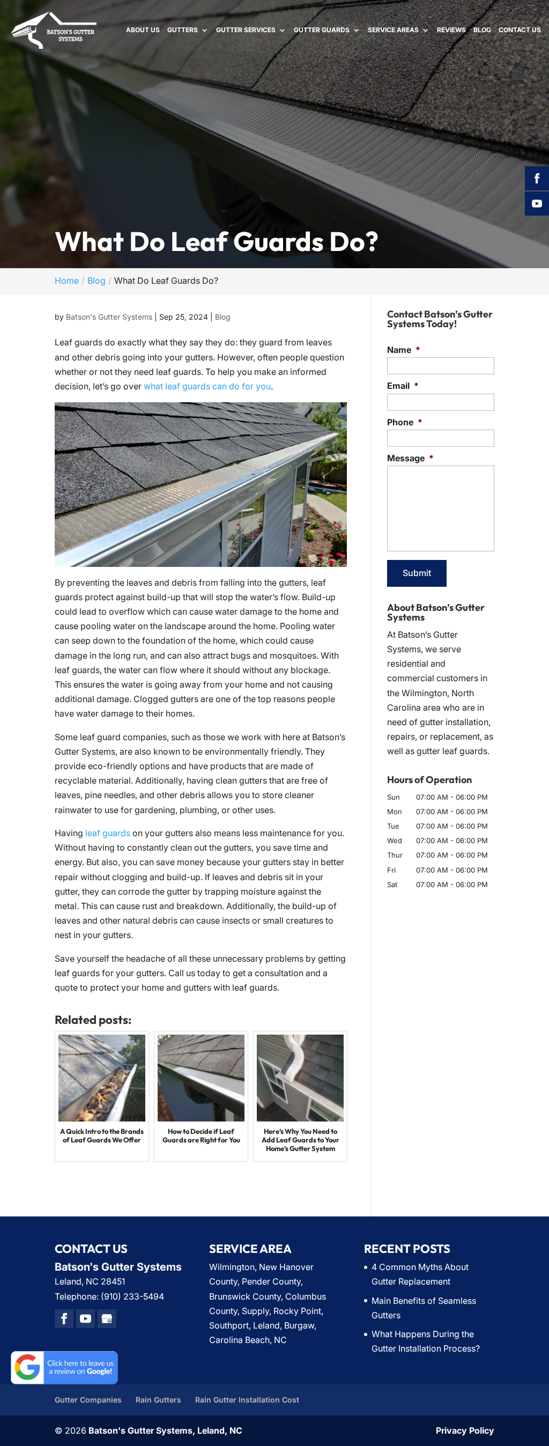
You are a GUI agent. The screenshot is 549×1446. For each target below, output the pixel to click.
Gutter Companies (88, 1399)
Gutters (182, 30)
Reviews (451, 30)
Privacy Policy (465, 1430)
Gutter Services (246, 30)
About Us (143, 30)
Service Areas (393, 30)
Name (403, 349)
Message (410, 458)
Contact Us (520, 30)
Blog (482, 30)
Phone (404, 422)
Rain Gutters (158, 1399)
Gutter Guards (322, 30)
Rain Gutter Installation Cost (247, 1399)
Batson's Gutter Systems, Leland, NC (165, 1430)
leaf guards (107, 833)
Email (403, 385)
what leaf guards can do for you (207, 386)
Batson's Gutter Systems (109, 316)
